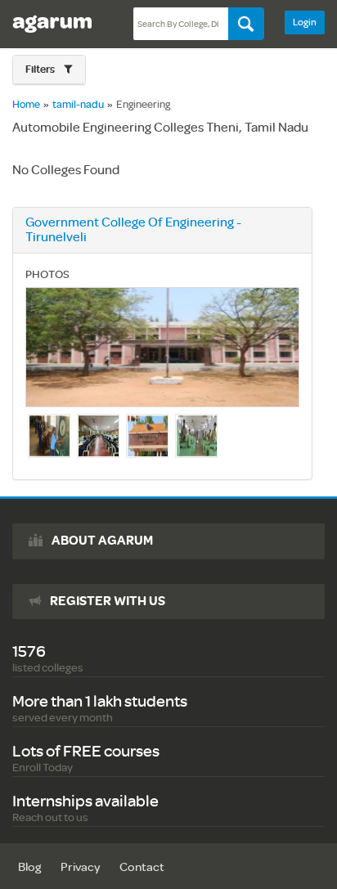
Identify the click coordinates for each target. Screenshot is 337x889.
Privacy (80, 867)
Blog (29, 867)
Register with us (107, 601)
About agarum (102, 540)
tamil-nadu (78, 104)
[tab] (49, 70)
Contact (141, 867)
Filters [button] (40, 69)
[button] (49, 69)
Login (305, 22)
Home (26, 104)
